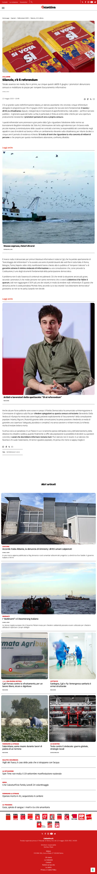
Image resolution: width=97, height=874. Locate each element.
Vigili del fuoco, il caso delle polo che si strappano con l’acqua (30, 762)
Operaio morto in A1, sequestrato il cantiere (22, 796)
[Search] (32, 2)
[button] (85, 99)
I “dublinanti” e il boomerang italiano (20, 618)
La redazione (14, 2)
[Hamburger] (3, 8)
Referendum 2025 (23, 18)
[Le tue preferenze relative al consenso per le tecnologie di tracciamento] (93, 870)
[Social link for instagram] (88, 2)
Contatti (5, 2)
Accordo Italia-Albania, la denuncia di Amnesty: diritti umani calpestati (37, 549)
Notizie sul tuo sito (48, 865)
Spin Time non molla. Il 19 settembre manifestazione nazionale (32, 773)
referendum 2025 (13, 452)
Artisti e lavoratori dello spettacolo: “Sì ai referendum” (33, 397)
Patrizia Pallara (8, 249)
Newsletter (23, 2)
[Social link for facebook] (85, 2)
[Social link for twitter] (82, 2)
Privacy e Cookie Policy (48, 870)
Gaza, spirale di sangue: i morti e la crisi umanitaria (26, 807)
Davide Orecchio (54, 752)
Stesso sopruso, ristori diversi (19, 246)
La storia (48, 867)
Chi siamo (48, 857)
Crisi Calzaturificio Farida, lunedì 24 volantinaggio (25, 784)
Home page (5, 18)
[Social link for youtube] (91, 2)
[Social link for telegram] (95, 2)
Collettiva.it (48, 838)
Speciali (13, 18)
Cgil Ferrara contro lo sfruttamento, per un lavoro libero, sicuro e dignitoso (22, 684)
